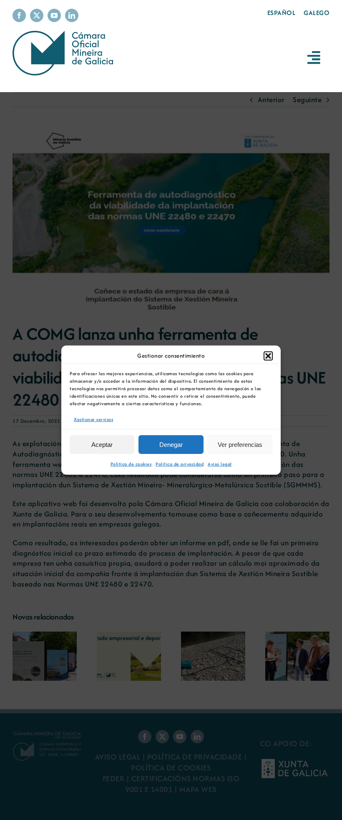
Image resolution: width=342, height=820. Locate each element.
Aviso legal (220, 464)
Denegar (171, 444)
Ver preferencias (240, 444)
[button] (268, 355)
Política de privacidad (180, 464)
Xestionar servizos (93, 419)
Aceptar (102, 444)
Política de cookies (131, 464)
